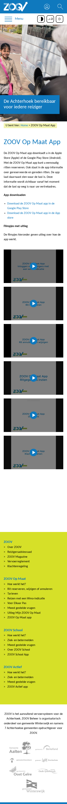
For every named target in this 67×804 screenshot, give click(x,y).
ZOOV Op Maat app (19, 617)
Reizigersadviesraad (19, 552)
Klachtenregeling (17, 566)
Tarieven (12, 593)
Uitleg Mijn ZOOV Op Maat (24, 612)
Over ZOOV (14, 547)
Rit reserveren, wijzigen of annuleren (29, 589)
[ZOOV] (16, 6)
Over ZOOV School (18, 649)
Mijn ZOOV (47, 6)
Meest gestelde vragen (21, 608)
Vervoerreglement (18, 561)
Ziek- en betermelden (20, 640)
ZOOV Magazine (17, 556)
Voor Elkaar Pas (16, 603)
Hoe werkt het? (16, 584)
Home (24, 125)
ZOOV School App (18, 654)
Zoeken (60, 6)
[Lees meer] (20, 747)
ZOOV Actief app (17, 686)
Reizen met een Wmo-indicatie (26, 598)
